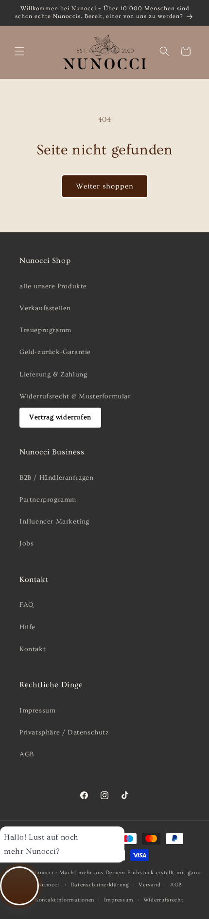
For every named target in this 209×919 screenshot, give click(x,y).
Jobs (26, 543)
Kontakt (32, 649)
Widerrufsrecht (163, 900)
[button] (19, 51)
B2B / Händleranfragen (56, 478)
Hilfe (27, 627)
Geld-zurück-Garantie (55, 352)
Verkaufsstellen (45, 308)
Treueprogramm (45, 330)
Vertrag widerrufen (60, 417)
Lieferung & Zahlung (53, 374)
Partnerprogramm (47, 500)
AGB (26, 754)
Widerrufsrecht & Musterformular (75, 396)
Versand (149, 884)
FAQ (26, 605)
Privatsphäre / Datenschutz (64, 732)
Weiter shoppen (105, 186)
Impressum (37, 710)
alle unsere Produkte (53, 286)
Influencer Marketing (54, 521)
